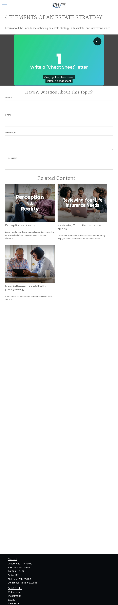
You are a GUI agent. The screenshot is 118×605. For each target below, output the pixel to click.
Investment (14, 595)
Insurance (13, 603)
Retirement (14, 592)
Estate (11, 599)
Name (8, 97)
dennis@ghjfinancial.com (22, 582)
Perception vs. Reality (20, 225)
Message (10, 132)
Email (8, 115)
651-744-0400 (24, 563)
